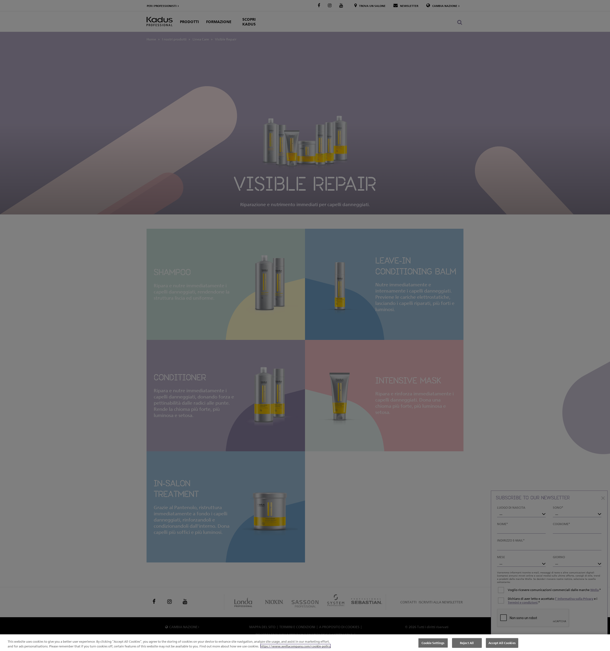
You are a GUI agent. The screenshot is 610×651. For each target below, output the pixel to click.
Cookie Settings (433, 643)
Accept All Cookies (502, 643)
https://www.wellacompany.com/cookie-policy (295, 646)
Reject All (467, 643)
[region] (305, 642)
